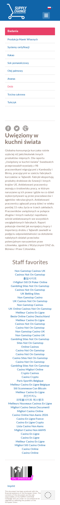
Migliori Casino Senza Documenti (30, 407)
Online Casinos (30, 347)
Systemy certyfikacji (19, 47)
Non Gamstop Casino (30, 297)
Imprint (11, 486)
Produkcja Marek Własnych (23, 39)
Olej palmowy (15, 71)
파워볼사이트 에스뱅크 (30, 399)
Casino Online (30, 449)
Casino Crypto (30, 377)
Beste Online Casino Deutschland (30, 316)
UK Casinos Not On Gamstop (30, 301)
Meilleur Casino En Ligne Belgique (30, 384)
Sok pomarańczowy (18, 63)
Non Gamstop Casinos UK (30, 271)
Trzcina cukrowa (16, 94)
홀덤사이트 (30, 278)
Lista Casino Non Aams (30, 426)
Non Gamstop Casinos (30, 305)
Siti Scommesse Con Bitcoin (30, 388)
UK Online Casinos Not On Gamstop (30, 309)
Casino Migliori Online (30, 369)
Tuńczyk (12, 102)
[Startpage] (17, 11)
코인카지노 (30, 396)
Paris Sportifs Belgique (30, 381)
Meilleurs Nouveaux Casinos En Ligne (30, 403)
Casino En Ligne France (30, 419)
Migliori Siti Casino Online (30, 445)
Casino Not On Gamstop (30, 327)
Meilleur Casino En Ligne (30, 312)
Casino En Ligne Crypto (30, 422)
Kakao (11, 55)
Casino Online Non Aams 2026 (30, 415)
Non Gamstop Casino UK (30, 331)
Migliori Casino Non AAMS (30, 430)
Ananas (11, 79)
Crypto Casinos (30, 373)
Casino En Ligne (30, 434)
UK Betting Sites (30, 293)
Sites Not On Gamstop (30, 343)
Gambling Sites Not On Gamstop (30, 286)
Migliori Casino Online (30, 411)
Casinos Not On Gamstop (30, 274)
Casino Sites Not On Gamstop (30, 358)
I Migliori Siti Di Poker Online (30, 282)
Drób (10, 86)
